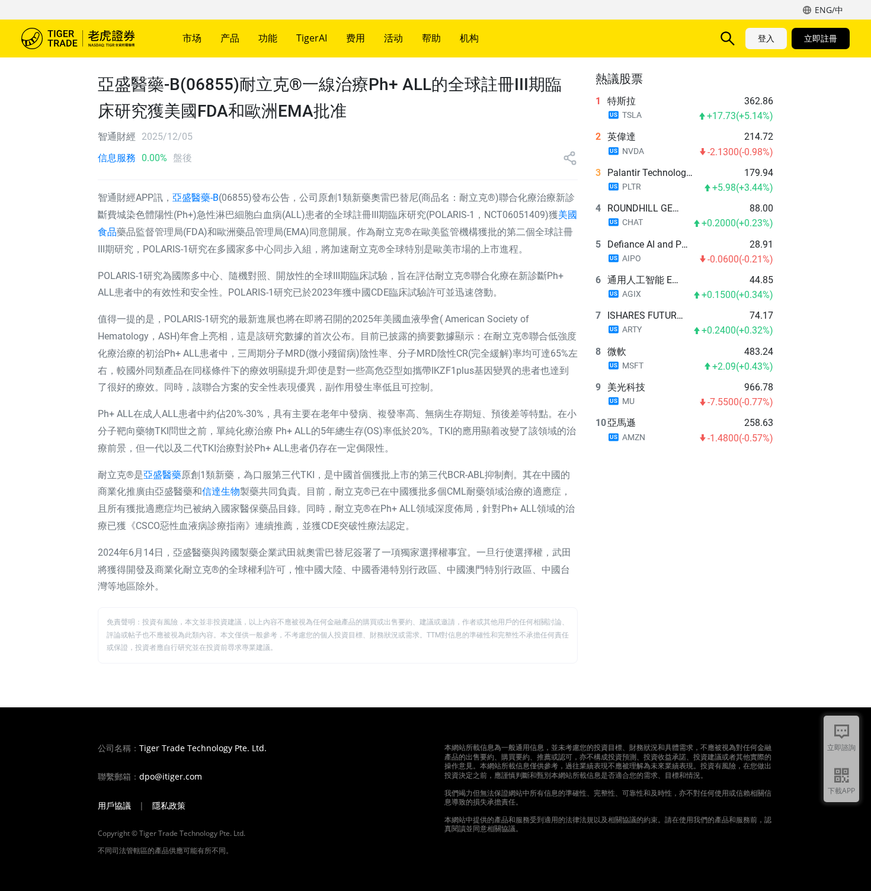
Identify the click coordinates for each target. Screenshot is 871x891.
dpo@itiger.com (170, 776)
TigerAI (311, 37)
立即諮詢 (841, 747)
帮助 (431, 37)
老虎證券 (86, 38)
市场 (191, 37)
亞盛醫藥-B (195, 197)
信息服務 (117, 158)
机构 (469, 37)
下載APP (841, 791)
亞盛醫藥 (162, 474)
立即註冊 (820, 38)
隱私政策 (168, 805)
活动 (393, 37)
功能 (267, 37)
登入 (766, 38)
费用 (355, 37)
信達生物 (221, 491)
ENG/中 (829, 9)
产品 (229, 37)
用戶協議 (114, 805)
